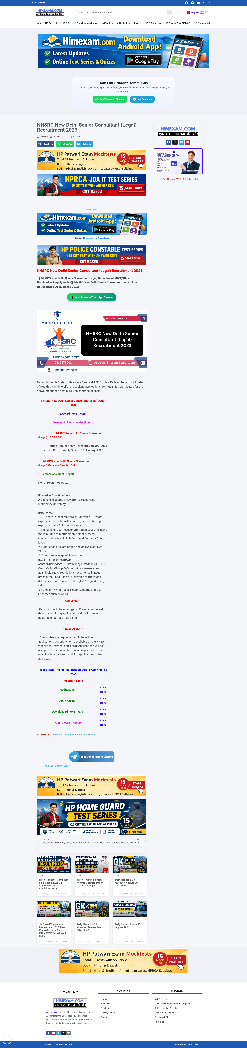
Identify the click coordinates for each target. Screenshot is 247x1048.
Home (38, 23)
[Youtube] (198, 3)
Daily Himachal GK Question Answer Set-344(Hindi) (89, 927)
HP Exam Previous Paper (85, 23)
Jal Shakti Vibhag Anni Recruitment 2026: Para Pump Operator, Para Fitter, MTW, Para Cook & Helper (52, 930)
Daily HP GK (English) (165, 1012)
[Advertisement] (178, 350)
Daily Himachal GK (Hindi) (167, 1008)
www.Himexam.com (73, 413)
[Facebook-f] (48, 1033)
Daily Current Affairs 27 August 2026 (128, 926)
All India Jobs (123, 23)
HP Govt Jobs (51, 23)
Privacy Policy (108, 1012)
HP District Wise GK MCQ (177, 23)
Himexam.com (52, 1012)
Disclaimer (106, 1008)
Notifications (107, 23)
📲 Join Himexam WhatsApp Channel (91, 297)
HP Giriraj (159, 1022)
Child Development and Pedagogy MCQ (173, 1003)
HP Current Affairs (203, 23)
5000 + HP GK (161, 999)
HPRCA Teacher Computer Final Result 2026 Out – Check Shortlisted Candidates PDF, (53, 884)
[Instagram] (210, 3)
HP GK (65, 23)
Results (137, 23)
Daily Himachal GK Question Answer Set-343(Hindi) (127, 882)
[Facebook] (186, 3)
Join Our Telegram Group (57, 765)
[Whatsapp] (204, 3)
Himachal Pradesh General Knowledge (74, 734)
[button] (45, 144)
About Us (105, 1003)
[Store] (68, 1033)
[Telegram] (192, 3)
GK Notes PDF (161, 1017)
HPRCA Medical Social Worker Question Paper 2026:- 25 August (90, 882)
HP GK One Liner (153, 23)
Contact (105, 1017)
